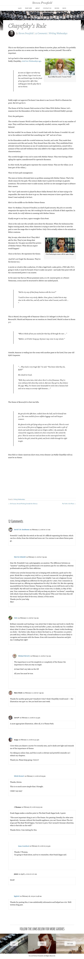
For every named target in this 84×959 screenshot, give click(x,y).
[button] (14, 943)
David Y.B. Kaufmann (21, 529)
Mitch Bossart (19, 776)
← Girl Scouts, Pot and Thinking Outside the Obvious (22, 504)
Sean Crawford (23, 846)
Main (20, 8)
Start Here (28, 8)
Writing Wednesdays (58, 33)
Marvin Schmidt (20, 557)
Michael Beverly (24, 656)
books (57, 8)
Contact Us (47, 8)
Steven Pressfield (26, 33)
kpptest (16, 896)
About (37, 8)
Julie (16, 618)
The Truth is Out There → (69, 504)
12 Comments (41, 33)
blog (64, 8)
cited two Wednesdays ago (31, 61)
